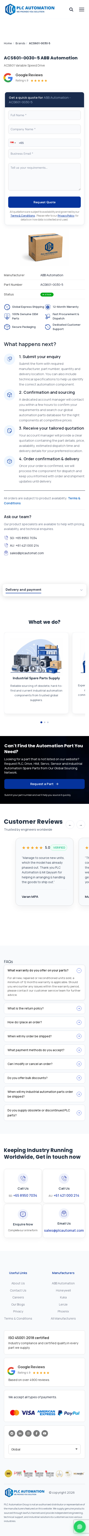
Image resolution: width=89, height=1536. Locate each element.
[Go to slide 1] (41, 722)
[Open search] (71, 9)
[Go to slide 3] (48, 722)
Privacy (18, 1311)
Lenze (63, 1304)
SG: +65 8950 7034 (23, 538)
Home (8, 43)
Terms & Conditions (22, 215)
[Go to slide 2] (44, 722)
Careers (18, 1297)
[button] (12, 143)
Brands (20, 43)
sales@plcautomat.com (27, 553)
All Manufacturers (63, 1318)
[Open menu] (81, 9)
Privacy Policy (66, 215)
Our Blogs (18, 1304)
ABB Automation (63, 1283)
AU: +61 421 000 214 (24, 545)
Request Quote (44, 202)
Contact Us (18, 1290)
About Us (18, 1283)
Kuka (63, 1297)
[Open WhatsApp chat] (80, 1527)
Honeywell (63, 1290)
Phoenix (63, 1311)
